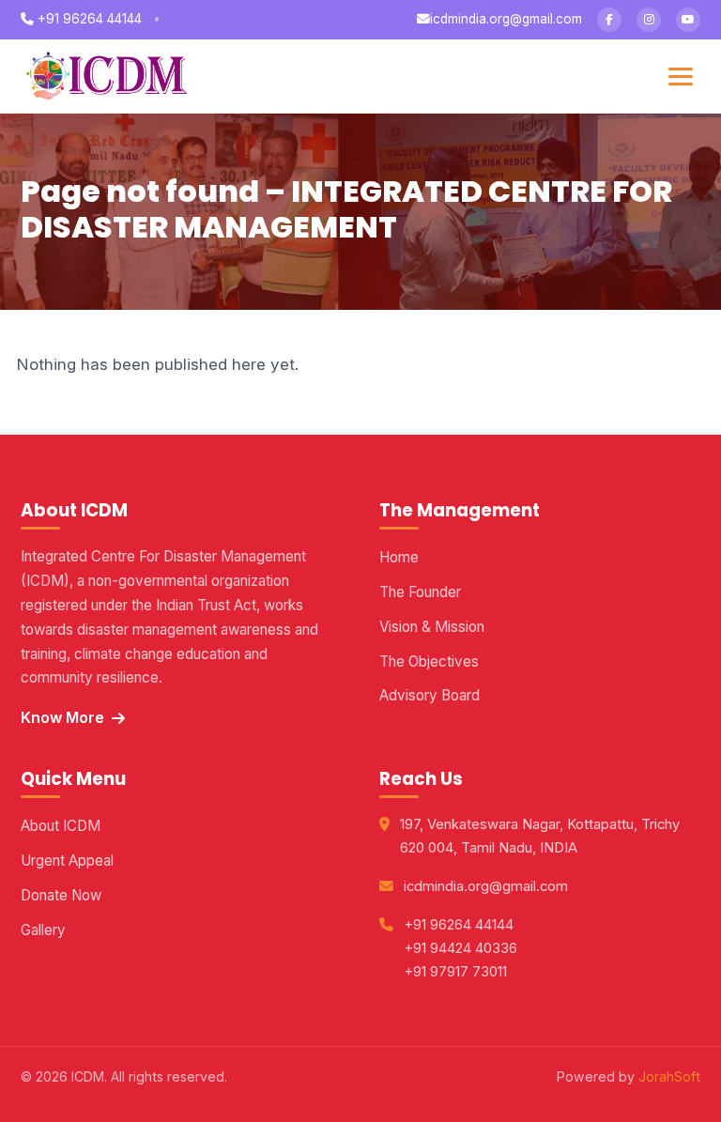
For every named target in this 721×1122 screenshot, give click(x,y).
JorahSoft (669, 1076)
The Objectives (429, 661)
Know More (62, 717)
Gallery (43, 930)
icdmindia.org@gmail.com (506, 18)
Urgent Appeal (67, 860)
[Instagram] (649, 20)
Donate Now (61, 895)
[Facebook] (609, 20)
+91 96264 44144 (88, 18)
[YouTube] (688, 20)
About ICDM (60, 826)
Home (399, 557)
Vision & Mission (431, 627)
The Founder (420, 592)
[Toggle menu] (680, 76)
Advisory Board (429, 695)
